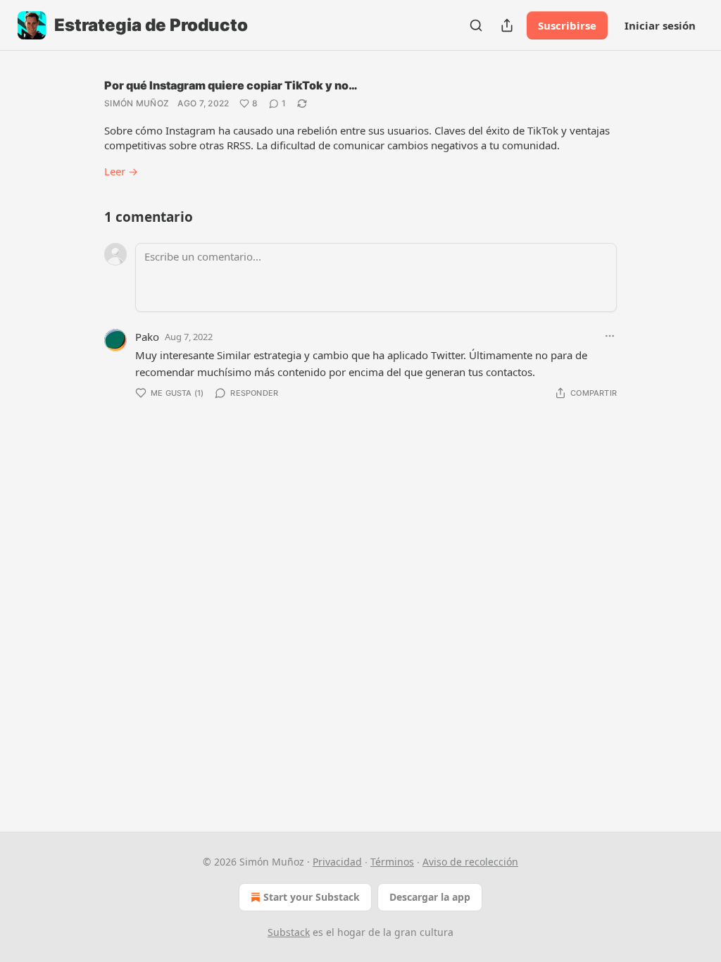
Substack (289, 932)
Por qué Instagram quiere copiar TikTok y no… (231, 85)
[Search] (476, 25)
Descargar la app (429, 897)
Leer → (121, 171)
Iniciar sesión (660, 25)
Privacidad (337, 861)
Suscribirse (567, 25)
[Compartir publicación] (507, 25)
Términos (392, 861)
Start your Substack (311, 897)
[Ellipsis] (609, 336)
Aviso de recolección (470, 861)
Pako (147, 337)
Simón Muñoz (136, 103)
